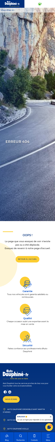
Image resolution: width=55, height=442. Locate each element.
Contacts (34, 440)
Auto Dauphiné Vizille (18, 429)
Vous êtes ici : (8, 10)
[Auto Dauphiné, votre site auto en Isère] (12, 4)
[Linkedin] (9, 393)
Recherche (20, 440)
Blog (7, 440)
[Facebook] (5, 393)
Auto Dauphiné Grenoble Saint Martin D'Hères (24, 410)
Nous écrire (11, 399)
